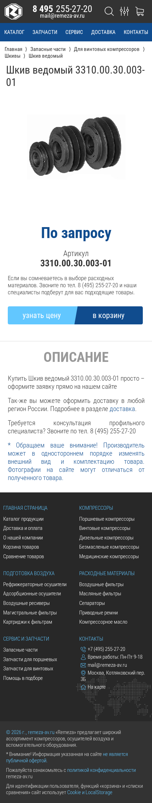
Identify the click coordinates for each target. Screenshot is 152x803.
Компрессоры (96, 508)
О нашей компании (23, 538)
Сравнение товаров (23, 556)
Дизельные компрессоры (106, 538)
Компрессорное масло (103, 622)
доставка (103, 32)
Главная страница (25, 508)
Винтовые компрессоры (104, 528)
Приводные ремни (98, 613)
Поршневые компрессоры (107, 519)
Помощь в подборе (23, 678)
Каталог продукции (23, 519)
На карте (97, 687)
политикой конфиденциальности (101, 770)
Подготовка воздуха (28, 573)
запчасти (45, 32)
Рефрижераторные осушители (34, 584)
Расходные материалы (107, 573)
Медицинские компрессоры (109, 556)
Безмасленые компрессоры (109, 547)
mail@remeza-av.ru (62, 15)
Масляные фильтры (100, 593)
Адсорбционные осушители (32, 593)
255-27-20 (63, 9)
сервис (74, 32)
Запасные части (20, 650)
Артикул (76, 253)
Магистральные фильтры (30, 613)
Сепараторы (92, 603)
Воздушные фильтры (101, 584)
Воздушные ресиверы (26, 603)
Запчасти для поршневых (30, 659)
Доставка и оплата (22, 528)
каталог (14, 32)
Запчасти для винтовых (28, 668)
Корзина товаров (21, 547)
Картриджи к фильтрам (27, 622)
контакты (136, 32)
